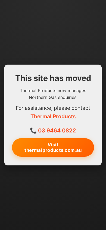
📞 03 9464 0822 (53, 130)
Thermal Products (53, 116)
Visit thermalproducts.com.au (53, 147)
